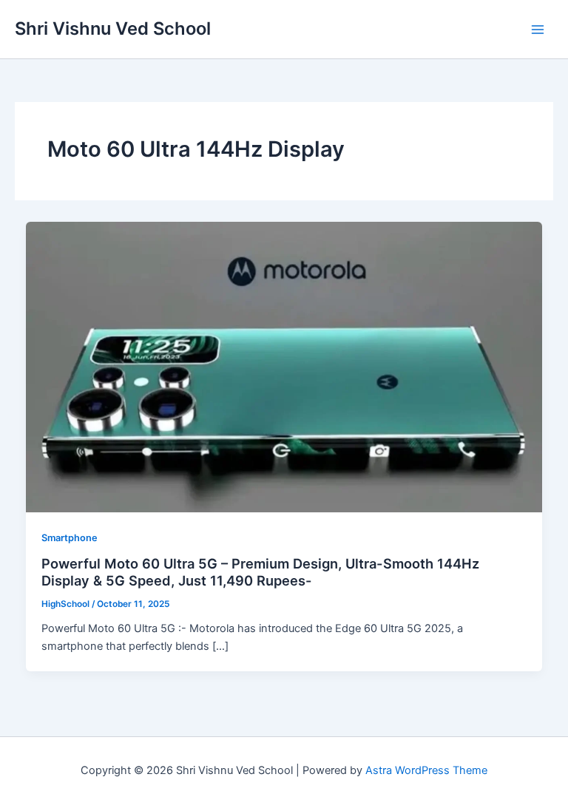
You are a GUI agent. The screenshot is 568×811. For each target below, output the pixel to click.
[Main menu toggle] (537, 29)
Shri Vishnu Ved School (113, 28)
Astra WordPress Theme (426, 770)
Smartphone (69, 537)
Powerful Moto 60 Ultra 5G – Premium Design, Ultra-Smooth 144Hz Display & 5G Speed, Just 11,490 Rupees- (260, 572)
